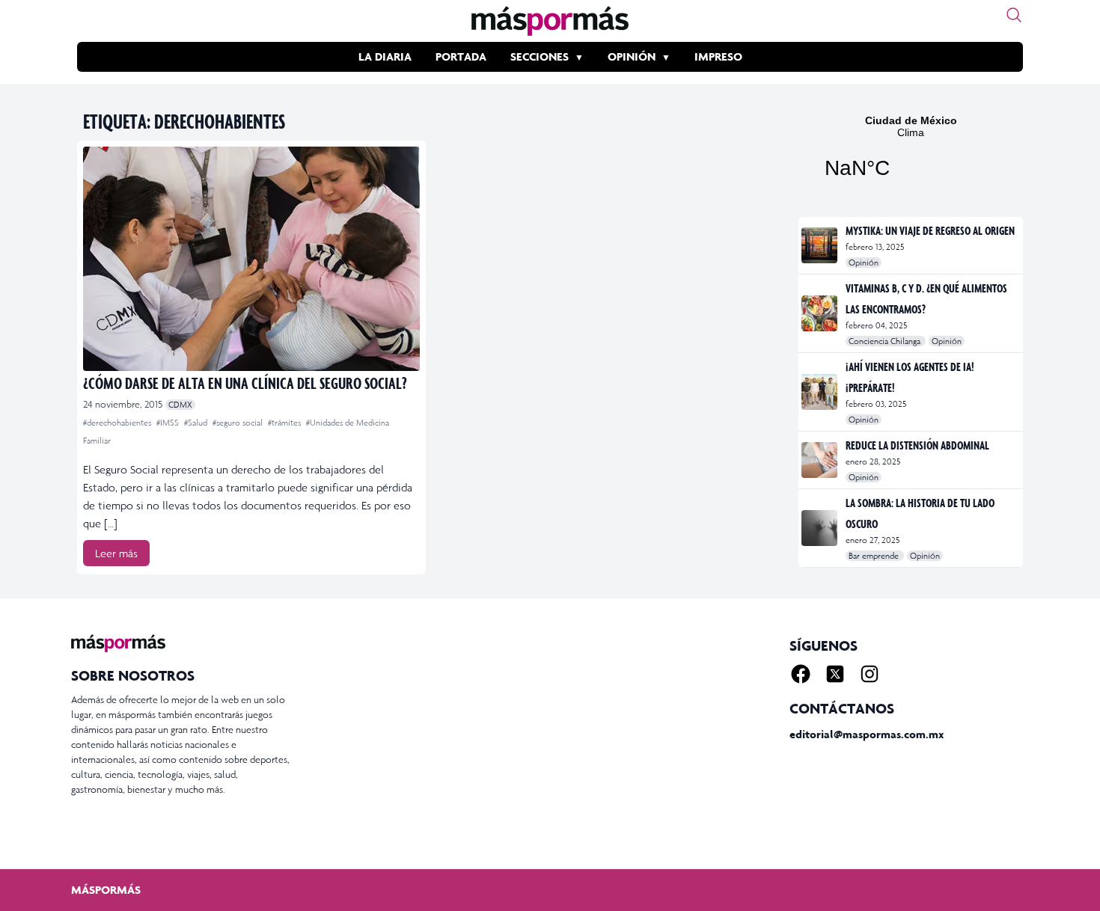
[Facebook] (800, 674)
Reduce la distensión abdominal (917, 445)
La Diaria (385, 56)
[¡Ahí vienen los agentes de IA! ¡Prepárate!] (820, 392)
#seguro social (239, 422)
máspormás (106, 890)
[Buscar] (1014, 15)
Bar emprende (875, 555)
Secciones (539, 56)
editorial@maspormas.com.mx (866, 734)
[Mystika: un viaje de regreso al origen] (820, 245)
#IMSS (168, 422)
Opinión (632, 56)
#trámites (285, 422)
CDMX (180, 404)
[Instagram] (869, 674)
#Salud (197, 422)
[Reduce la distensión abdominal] (820, 460)
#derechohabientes (118, 422)
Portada (461, 56)
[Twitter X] (835, 674)
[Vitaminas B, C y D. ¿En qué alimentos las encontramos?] (820, 313)
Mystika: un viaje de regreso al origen (930, 230)
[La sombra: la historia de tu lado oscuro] (820, 528)
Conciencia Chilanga (886, 341)
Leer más (116, 553)
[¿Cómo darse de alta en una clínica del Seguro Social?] (251, 259)
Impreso (718, 56)
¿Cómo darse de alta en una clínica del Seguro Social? (245, 382)
